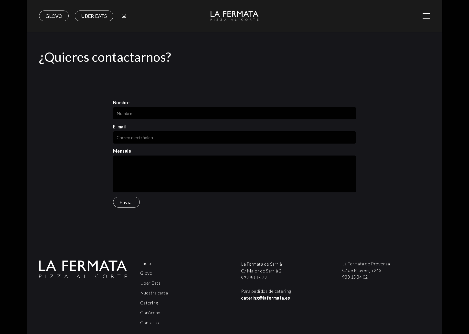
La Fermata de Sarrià (261, 264)
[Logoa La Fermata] (234, 16)
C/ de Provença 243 (362, 270)
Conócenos (151, 312)
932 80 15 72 (254, 277)
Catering (149, 302)
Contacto (149, 322)
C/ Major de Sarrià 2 (261, 270)
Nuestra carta (154, 292)
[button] (426, 16)
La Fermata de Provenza (366, 263)
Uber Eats (150, 283)
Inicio (145, 263)
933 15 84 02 (355, 277)
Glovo (146, 273)
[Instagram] (123, 15)
